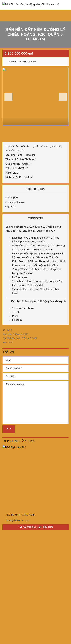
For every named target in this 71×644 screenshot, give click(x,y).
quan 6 (11, 206)
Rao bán (31, 155)
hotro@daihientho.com (17, 520)
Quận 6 (26, 164)
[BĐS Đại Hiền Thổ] (35, 478)
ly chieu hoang (15, 202)
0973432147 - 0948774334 (21, 62)
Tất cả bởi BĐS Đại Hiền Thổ (35, 527)
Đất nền (26, 146)
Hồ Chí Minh (28, 159)
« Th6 (7, 625)
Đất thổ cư (41, 146)
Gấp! (19, 155)
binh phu (12, 197)
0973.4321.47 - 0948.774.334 (23, 562)
